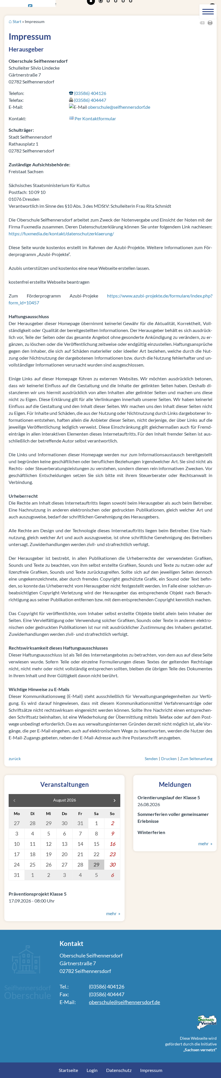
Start (17, 21)
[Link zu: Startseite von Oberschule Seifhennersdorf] (27, 997)
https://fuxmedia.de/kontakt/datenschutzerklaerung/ (61, 233)
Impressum (151, 1070)
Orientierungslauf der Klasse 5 (169, 797)
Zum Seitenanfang (196, 758)
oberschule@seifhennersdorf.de (119, 107)
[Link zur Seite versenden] (202, 23)
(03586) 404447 (90, 100)
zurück (15, 758)
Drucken (169, 758)
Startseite (68, 1070)
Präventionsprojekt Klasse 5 (37, 893)
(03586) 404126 (90, 93)
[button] (114, 800)
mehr (111, 913)
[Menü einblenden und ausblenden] (208, 11)
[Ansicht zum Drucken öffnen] (210, 23)
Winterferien (151, 832)
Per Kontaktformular (95, 118)
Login (92, 1070)
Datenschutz (119, 1070)
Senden (151, 758)
